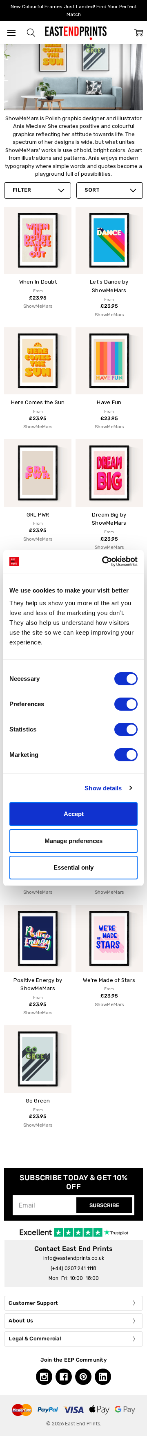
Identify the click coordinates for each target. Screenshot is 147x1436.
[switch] (126, 704)
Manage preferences (73, 840)
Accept (74, 813)
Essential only (73, 867)
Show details (103, 788)
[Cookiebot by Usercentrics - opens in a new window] (104, 561)
